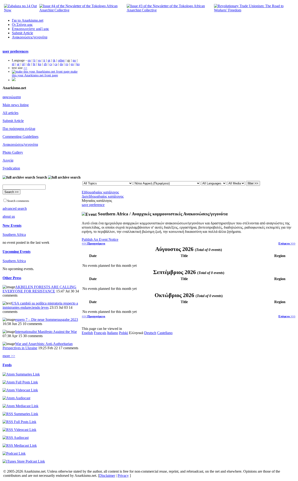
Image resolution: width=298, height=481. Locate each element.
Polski (123, 333)
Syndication (11, 168)
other (61, 60)
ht (34, 64)
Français (100, 333)
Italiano (112, 333)
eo (72, 64)
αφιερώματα (12, 97)
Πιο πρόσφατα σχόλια (19, 129)
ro (66, 64)
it (44, 60)
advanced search (15, 208)
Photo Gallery (13, 152)
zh (45, 64)
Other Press (12, 278)
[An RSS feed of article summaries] (20, 414)
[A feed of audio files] (16, 398)
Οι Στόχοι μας (22, 25)
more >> (9, 356)
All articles (10, 113)
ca (55, 64)
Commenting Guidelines (20, 137)
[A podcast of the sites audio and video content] (14, 453)
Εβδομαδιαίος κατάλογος (100, 192)
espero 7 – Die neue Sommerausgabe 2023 (46, 320)
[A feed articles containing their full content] (19, 422)
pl (23, 64)
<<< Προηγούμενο (93, 243)
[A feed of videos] (20, 390)
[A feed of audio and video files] (20, 406)
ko (78, 64)
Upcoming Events (16, 252)
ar (18, 64)
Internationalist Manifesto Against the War (46, 332)
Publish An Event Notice (100, 239)
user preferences (15, 51)
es (39, 60)
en (29, 60)
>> (25, 68)
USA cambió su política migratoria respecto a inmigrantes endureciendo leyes (40, 305)
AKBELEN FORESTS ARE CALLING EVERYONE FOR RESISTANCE (39, 289)
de (28, 64)
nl (13, 64)
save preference (93, 205)
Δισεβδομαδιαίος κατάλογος (103, 196)
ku (39, 64)
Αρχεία (8, 160)
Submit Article (22, 33)
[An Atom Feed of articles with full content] (20, 382)
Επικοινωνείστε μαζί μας (30, 29)
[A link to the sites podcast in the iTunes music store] (24, 461)
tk (54, 60)
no (74, 60)
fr (34, 60)
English (87, 333)
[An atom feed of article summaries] (21, 374)
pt (49, 60)
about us (9, 216)
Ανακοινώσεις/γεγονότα (29, 37)
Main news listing (16, 105)
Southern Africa (14, 235)
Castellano (165, 333)
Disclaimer (107, 476)
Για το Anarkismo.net (27, 20)
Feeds (7, 365)
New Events (12, 225)
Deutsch (150, 333)
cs (50, 64)
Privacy (123, 476)
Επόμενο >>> (286, 243)
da (61, 64)
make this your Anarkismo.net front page (45, 73)
